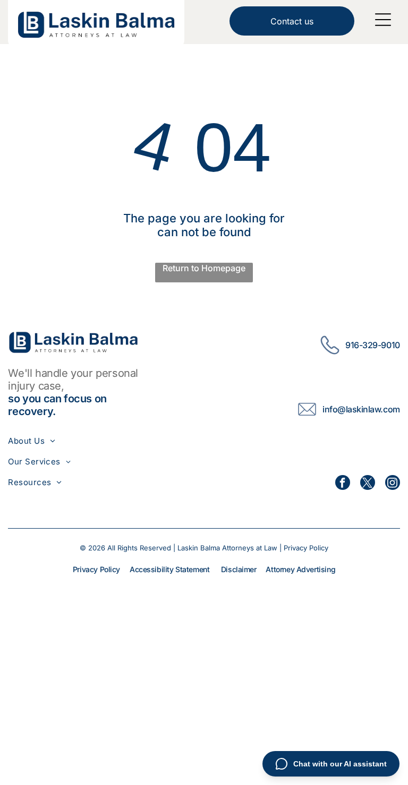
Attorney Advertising (300, 569)
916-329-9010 (372, 345)
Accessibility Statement (169, 569)
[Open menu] (383, 20)
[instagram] (392, 484)
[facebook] (342, 484)
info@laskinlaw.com (361, 409)
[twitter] (367, 484)
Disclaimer (239, 569)
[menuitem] (40, 440)
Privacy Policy (306, 548)
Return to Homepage (204, 268)
